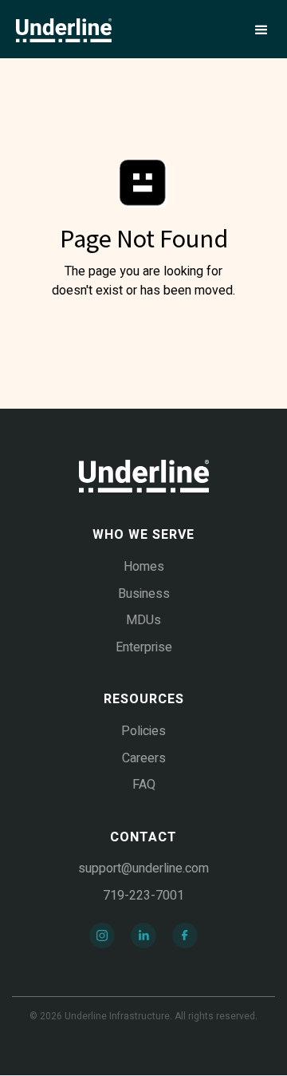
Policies (143, 731)
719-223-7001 (143, 895)
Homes (144, 566)
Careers (144, 758)
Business (144, 593)
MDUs (143, 620)
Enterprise (144, 647)
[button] (261, 30)
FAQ (143, 784)
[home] (64, 30)
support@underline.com (143, 868)
